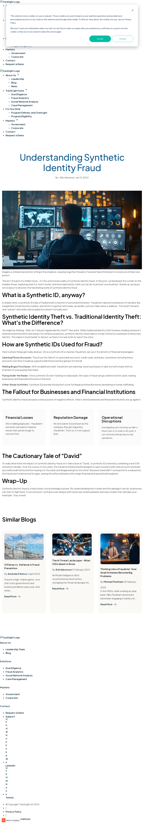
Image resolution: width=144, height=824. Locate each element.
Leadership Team (15, 649)
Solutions (5, 661)
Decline (123, 39)
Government (18, 53)
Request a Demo (15, 64)
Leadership (17, 78)
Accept (100, 39)
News (14, 86)
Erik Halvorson (64, 569)
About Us (13, 75)
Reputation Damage (71, 417)
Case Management (22, 105)
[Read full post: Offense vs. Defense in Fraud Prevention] (24, 558)
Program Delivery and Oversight (29, 112)
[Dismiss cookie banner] (133, 10)
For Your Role (13, 108)
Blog (13, 82)
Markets (10, 49)
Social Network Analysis (24, 101)
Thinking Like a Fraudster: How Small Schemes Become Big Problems (118, 573)
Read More (10, 596)
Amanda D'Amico (17, 573)
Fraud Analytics (20, 97)
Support (10, 716)
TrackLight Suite (17, 90)
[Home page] (10, 70)
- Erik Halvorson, (65, 177)
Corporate (17, 56)
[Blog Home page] (10, 1)
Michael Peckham (113, 581)
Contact (10, 60)
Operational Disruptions (112, 419)
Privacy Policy (13, 811)
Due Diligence (19, 94)
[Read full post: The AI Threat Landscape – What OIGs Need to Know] (72, 554)
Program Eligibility (21, 116)
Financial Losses (19, 417)
